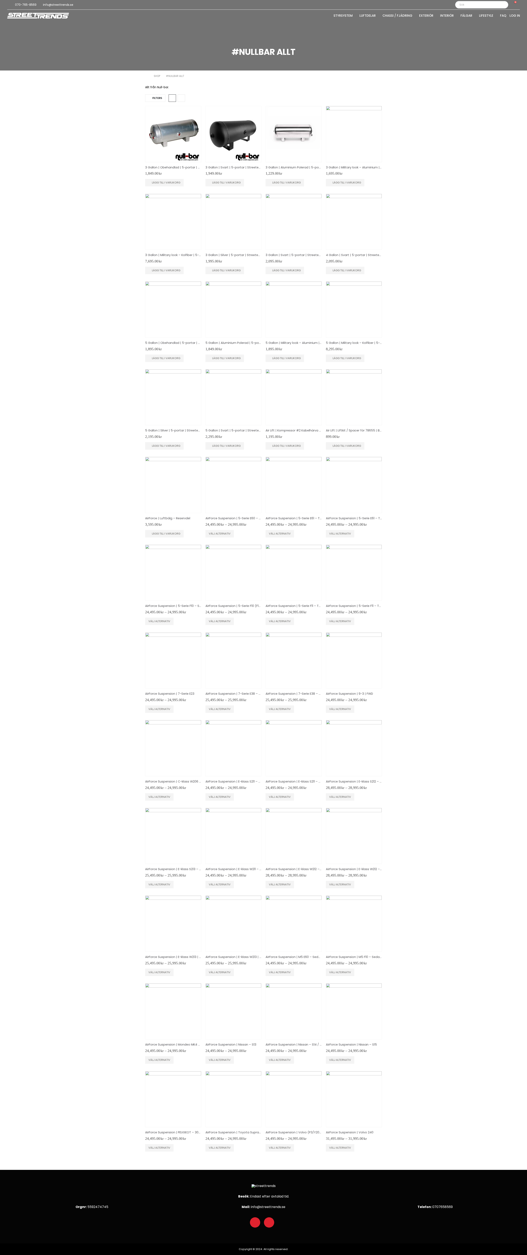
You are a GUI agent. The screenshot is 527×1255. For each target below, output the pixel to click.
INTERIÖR (447, 16)
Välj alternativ (220, 534)
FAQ (503, 16)
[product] (173, 134)
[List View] (181, 98)
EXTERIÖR (426, 16)
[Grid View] (172, 98)
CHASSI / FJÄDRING (397, 16)
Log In (515, 16)
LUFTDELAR (367, 16)
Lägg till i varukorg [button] (166, 182)
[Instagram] (269, 1222)
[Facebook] (255, 1222)
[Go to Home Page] (146, 76)
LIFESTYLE (486, 16)
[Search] (502, 4)
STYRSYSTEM (343, 16)
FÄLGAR (466, 16)
